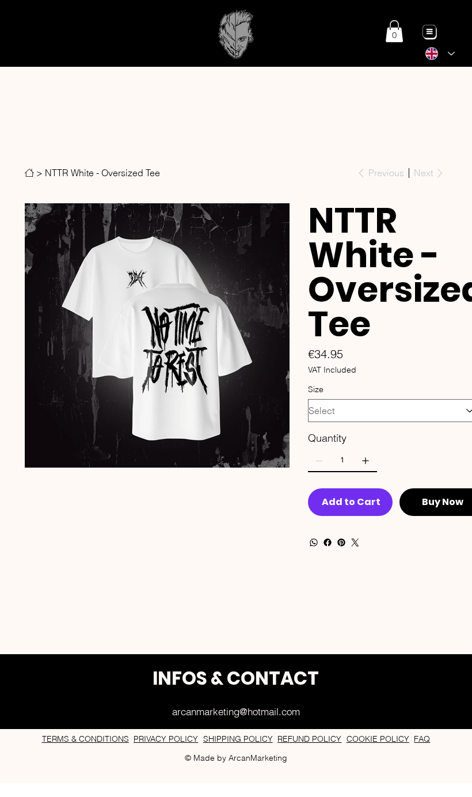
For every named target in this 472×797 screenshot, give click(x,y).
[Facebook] (327, 542)
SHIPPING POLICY (238, 739)
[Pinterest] (341, 542)
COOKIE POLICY (378, 739)
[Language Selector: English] (440, 53)
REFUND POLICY (309, 739)
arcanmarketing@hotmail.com (236, 711)
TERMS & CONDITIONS (85, 739)
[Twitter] (355, 542)
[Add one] (365, 460)
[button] (394, 31)
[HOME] (29, 173)
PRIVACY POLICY (166, 739)
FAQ (422, 739)
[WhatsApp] (313, 542)
